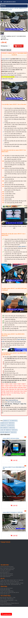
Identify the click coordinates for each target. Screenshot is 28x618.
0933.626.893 (18, 402)
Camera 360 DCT (10, 8)
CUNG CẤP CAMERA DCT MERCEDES (9, 430)
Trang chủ (2, 8)
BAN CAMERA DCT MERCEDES (8, 427)
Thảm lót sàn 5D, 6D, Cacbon (7, 566)
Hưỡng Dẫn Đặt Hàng (5, 589)
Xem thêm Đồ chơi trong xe (7, 573)
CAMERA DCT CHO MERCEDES (10, 420)
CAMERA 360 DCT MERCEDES (7, 423)
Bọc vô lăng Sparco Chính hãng (8, 568)
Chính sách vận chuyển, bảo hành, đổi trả (10, 592)
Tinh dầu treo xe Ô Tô (5, 570)
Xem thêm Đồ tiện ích (5, 576)
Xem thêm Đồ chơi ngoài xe (7, 575)
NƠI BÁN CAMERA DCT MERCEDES (8, 432)
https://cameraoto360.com (11, 400)
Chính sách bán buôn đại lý (7, 588)
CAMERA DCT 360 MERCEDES (7, 425)
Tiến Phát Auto (8, 604)
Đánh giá (9, 50)
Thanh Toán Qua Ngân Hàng (7, 591)
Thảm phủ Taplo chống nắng (7, 569)
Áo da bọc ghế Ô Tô (5, 572)
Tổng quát (3, 50)
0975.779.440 (11, 402)
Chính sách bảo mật (5, 593)
